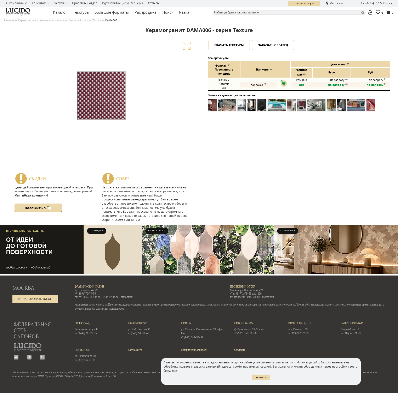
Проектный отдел (84, 3)
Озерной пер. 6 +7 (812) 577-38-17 (352, 328)
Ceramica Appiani (78, 20)
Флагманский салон (89, 286)
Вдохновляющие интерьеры (122, 3)
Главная (9, 20)
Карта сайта (135, 350)
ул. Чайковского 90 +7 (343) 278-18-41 (139, 328)
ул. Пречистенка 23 (86, 290)
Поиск (167, 12)
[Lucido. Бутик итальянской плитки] (25, 12)
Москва (335, 3)
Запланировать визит (35, 299)
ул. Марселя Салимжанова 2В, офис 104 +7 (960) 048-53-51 (202, 330)
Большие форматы (112, 12)
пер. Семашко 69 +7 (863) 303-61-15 (299, 328)
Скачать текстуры (229, 45)
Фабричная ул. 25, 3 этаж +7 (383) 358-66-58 (249, 328)
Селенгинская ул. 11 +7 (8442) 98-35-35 (86, 328)
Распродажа (146, 12)
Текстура (81, 12)
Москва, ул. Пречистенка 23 (246, 290)
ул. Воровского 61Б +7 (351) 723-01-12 (85, 355)
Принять (261, 377)
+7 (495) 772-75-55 (376, 3)
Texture (96, 20)
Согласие (239, 350)
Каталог (60, 12)
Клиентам (39, 3)
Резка (184, 12)
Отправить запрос (304, 3)
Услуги (59, 3)
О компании (15, 3)
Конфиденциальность (194, 350)
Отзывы (153, 3)
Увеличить (186, 46)
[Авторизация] (371, 12)
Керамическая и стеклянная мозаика (41, 20)
